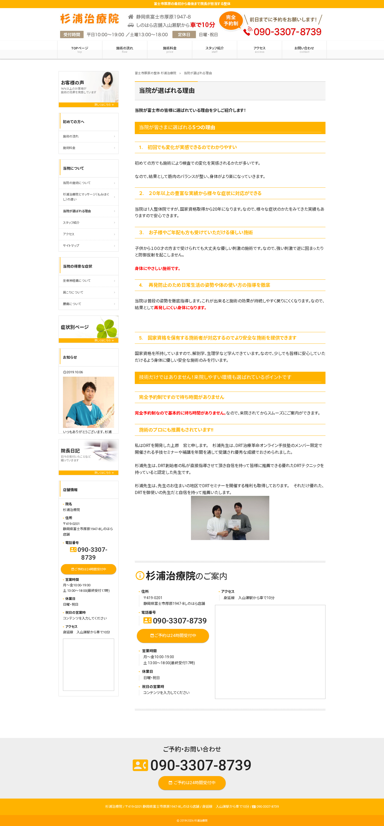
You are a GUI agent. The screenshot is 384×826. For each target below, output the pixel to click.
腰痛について (72, 304)
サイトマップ (71, 246)
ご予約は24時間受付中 (173, 635)
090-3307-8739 (175, 620)
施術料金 (170, 50)
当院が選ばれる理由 (77, 211)
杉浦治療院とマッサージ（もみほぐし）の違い (86, 197)
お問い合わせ (304, 50)
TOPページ (79, 50)
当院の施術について (76, 183)
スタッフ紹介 (215, 50)
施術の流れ (124, 50)
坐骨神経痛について (76, 281)
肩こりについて (73, 292)
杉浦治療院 (200, 820)
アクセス (259, 50)
